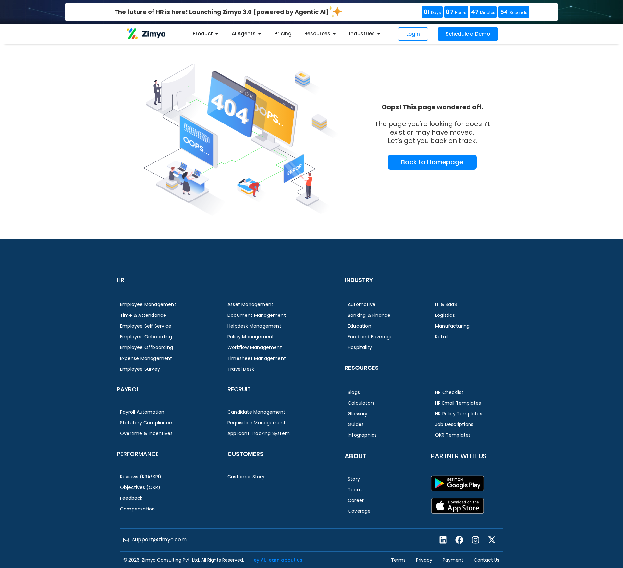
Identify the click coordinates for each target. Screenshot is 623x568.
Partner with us (459, 455)
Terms (398, 560)
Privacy (424, 560)
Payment (453, 560)
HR (120, 280)
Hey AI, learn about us (276, 560)
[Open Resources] (334, 34)
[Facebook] (459, 540)
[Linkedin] (443, 540)
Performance (138, 454)
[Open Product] (216, 34)
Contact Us (486, 560)
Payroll (129, 389)
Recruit (239, 389)
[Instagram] (475, 540)
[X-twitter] (491, 540)
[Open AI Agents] (259, 34)
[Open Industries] (378, 34)
